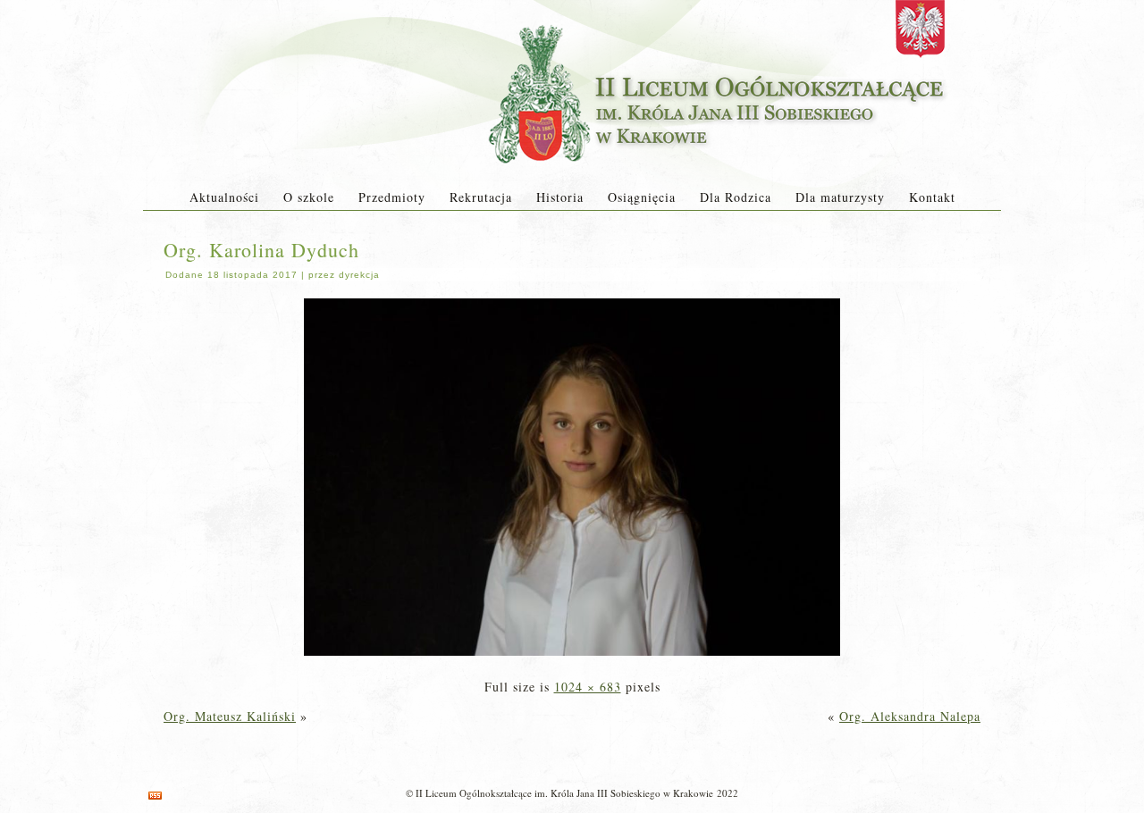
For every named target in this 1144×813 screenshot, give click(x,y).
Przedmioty (391, 197)
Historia (560, 197)
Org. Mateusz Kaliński (230, 716)
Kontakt (932, 197)
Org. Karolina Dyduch (261, 250)
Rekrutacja (481, 197)
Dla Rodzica (735, 197)
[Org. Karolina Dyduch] (572, 657)
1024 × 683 (587, 686)
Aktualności (224, 197)
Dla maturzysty (840, 197)
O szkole (308, 197)
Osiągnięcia (642, 197)
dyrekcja (359, 275)
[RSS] (155, 796)
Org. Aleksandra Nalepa (909, 716)
